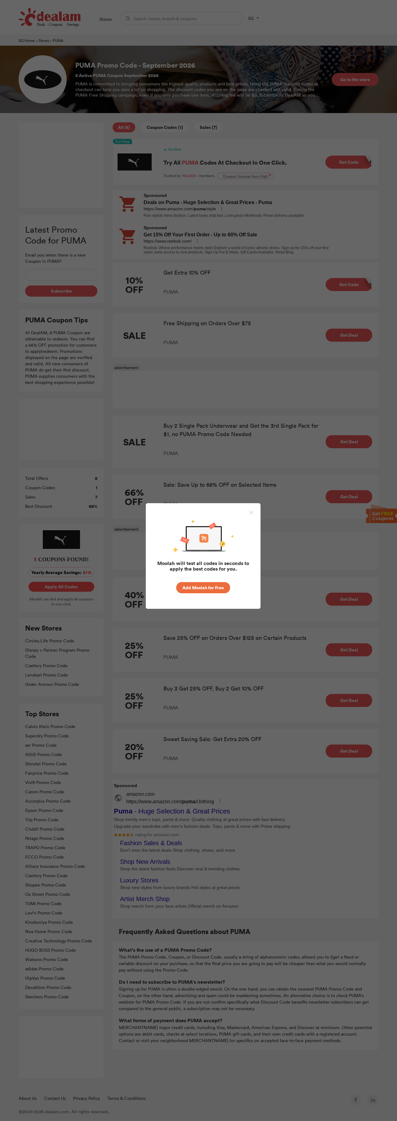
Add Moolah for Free (203, 587)
